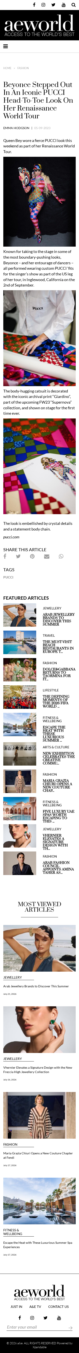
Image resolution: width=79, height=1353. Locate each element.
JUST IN (16, 1307)
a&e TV (35, 1307)
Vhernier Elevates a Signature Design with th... (55, 842)
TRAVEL (49, 635)
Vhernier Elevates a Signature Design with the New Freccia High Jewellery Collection (37, 1070)
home (7, 68)
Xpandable (40, 1347)
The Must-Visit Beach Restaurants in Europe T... (58, 646)
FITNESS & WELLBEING (52, 719)
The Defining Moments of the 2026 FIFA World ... (56, 701)
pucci (8, 577)
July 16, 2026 (9, 1079)
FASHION (23, 68)
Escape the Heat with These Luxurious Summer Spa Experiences (37, 1245)
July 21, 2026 (9, 994)
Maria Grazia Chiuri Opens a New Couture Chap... (57, 785)
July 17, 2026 (9, 1165)
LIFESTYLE (51, 690)
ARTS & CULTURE (56, 747)
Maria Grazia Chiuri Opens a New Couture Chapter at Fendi (38, 1155)
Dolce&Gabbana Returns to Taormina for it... (59, 674)
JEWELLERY (52, 608)
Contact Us (58, 1307)
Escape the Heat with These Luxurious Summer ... (54, 734)
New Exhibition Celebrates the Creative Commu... (59, 758)
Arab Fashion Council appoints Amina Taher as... (58, 867)
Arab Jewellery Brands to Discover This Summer (59, 619)
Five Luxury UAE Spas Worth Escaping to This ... (58, 816)
